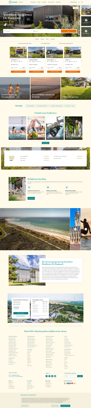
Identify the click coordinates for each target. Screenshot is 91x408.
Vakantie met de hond (67, 343)
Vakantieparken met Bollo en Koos (69, 355)
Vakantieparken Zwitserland (31, 346)
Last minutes (10, 359)
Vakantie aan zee (48, 365)
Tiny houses (29, 362)
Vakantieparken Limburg (12, 346)
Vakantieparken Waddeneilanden (13, 352)
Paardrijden (66, 362)
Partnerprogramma (29, 388)
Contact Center (19, 376)
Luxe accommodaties (49, 345)
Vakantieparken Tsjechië (30, 343)
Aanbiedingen (44, 2)
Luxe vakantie (66, 339)
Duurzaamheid (29, 383)
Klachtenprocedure (11, 388)
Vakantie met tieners (67, 353)
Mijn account (10, 383)
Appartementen (29, 350)
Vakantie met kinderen (67, 349)
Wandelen (65, 365)
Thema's (65, 336)
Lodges (28, 356)
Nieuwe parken (11, 361)
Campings (58, 2)
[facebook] (47, 376)
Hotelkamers (29, 355)
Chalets (28, 353)
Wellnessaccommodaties (49, 349)
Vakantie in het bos (48, 362)
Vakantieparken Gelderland (12, 343)
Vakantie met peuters (67, 352)
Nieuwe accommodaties (12, 362)
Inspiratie (38, 2)
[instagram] (49, 376)
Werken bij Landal (29, 385)
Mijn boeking (31, 198)
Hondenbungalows (48, 357)
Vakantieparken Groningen (12, 345)
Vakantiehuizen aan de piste (50, 348)
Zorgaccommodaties (49, 351)
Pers (27, 389)
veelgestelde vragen (15, 375)
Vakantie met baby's (67, 350)
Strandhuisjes (29, 361)
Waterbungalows (29, 365)
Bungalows (28, 352)
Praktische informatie (43, 105)
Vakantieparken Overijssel (12, 349)
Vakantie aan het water (49, 364)
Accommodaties (29, 349)
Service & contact (51, 2)
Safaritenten (29, 358)
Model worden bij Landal (30, 386)
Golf (65, 360)
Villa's (28, 364)
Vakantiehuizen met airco (49, 355)
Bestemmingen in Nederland (13, 336)
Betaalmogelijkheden (12, 386)
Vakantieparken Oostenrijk (31, 342)
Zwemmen (65, 368)
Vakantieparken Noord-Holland (13, 348)
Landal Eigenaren (48, 385)
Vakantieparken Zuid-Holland (13, 355)
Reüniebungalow (48, 346)
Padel (65, 363)
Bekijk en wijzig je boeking (57, 105)
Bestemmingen (33, 2)
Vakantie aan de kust (49, 361)
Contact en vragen (11, 382)
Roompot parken (11, 364)
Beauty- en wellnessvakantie (68, 345)
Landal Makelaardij (48, 386)
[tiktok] (52, 376)
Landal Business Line (49, 383)
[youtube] (55, 376)
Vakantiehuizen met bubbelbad (50, 352)
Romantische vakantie (67, 342)
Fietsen (65, 359)
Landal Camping (48, 382)
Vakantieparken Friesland (12, 342)
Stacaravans (29, 359)
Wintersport (66, 366)
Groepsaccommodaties (49, 339)
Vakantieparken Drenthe (12, 339)
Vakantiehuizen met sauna (49, 354)
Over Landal (28, 382)
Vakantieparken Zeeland (12, 354)
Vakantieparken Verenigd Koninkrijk (32, 345)
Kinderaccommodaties (49, 343)
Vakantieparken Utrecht (12, 351)
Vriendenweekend (67, 346)
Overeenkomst (11, 385)
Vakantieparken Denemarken (31, 339)
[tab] (35, 229)
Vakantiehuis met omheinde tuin (50, 342)
